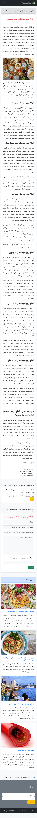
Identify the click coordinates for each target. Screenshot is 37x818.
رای (32, 499)
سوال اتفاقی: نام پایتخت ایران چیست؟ (22, 558)
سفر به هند (31, 777)
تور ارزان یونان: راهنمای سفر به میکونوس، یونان (21, 704)
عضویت (31, 802)
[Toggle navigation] (3, 3)
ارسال (31, 567)
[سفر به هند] (29, 3)
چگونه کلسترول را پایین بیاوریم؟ (25, 750)
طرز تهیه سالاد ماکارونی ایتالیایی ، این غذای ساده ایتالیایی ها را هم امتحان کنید (19, 659)
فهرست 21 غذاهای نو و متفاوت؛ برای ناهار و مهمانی (20, 612)
